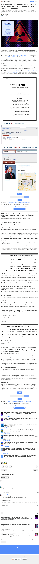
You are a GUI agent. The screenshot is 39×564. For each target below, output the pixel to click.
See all (3, 541)
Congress (12, 70)
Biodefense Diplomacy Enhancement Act (19, 55)
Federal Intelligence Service (12, 72)
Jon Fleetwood (5, 14)
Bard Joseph (4, 486)
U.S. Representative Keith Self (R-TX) (8, 56)
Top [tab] (2, 513)
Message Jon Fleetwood (20, 208)
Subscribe (32, 1)
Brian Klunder (4, 494)
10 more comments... (3, 508)
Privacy (19, 556)
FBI (33, 70)
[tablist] (5, 477)
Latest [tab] (5, 513)
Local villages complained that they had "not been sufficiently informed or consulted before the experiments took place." (17, 528)
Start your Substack (16, 559)
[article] (19, 519)
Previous (4, 470)
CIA (37, 70)
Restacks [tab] (7, 477)
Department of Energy (26, 70)
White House (18, 70)
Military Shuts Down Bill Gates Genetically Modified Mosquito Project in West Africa (16, 525)
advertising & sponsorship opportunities (12, 206)
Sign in (36, 1)
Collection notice (26, 556)
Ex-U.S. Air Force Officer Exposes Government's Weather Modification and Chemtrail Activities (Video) (16, 534)
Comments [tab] (3, 477)
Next (35, 470)
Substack (14, 561)
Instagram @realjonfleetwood (13, 202)
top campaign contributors (14, 59)
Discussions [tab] (9, 513)
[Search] (37, 513)
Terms (22, 556)
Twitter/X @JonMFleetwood (25, 202)
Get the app (24, 559)
